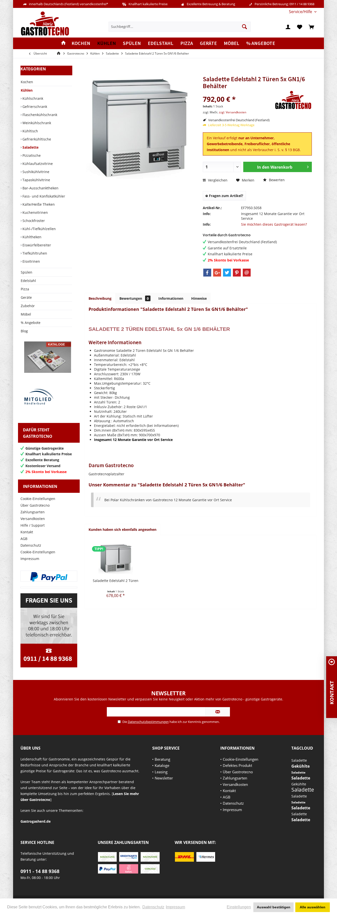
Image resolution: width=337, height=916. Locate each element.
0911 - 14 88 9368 (39, 871)
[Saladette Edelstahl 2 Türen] (115, 558)
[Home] (63, 43)
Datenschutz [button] (153, 907)
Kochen (27, 82)
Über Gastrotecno (35, 505)
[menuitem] (301, 12)
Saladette (29, 147)
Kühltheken (31, 237)
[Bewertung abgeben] (238, 92)
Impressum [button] (175, 907)
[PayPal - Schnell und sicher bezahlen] (49, 576)
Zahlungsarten (32, 512)
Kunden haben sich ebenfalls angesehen (122, 529)
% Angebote (30, 322)
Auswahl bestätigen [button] (273, 907)
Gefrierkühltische (36, 139)
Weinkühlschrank (36, 122)
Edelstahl (28, 280)
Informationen (170, 298)
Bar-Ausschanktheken (39, 188)
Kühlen (27, 90)
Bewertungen (134, 298)
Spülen (26, 272)
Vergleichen (217, 180)
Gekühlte (300, 766)
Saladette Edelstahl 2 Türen (115, 580)
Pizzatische (31, 155)
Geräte (26, 297)
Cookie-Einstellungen (37, 498)
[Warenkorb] (311, 27)
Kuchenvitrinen (34, 212)
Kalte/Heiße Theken (38, 204)
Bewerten (276, 180)
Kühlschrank (32, 98)
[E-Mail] (247, 273)
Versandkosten (32, 518)
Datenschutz (30, 545)
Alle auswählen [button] (312, 907)
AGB (23, 538)
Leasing (161, 771)
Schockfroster (33, 220)
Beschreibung (100, 298)
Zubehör (28, 305)
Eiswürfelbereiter (36, 245)
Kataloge (162, 765)
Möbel (26, 314)
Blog (24, 331)
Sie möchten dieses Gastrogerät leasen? (274, 224)
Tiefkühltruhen (34, 253)
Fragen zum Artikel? (225, 195)
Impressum (29, 558)
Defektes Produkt (237, 765)
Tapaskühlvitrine (35, 180)
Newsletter (164, 778)
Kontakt (26, 532)
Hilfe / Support (32, 525)
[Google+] (217, 273)
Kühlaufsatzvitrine (37, 163)
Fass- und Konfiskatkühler (43, 196)
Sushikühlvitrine (35, 171)
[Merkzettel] (300, 27)
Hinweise (199, 298)
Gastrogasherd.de (35, 821)
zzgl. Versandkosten (232, 112)
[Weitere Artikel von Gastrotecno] (293, 100)
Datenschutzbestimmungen (148, 721)
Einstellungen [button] (239, 907)
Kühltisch (29, 131)
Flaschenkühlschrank (39, 114)
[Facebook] (207, 273)
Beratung (162, 759)
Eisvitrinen (30, 261)
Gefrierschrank (34, 106)
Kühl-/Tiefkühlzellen (38, 228)
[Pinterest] (237, 273)
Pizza (25, 289)
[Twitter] (227, 273)
